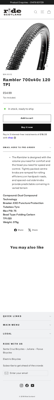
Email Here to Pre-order (19, 147)
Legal (7, 333)
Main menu (11, 325)
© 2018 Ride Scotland (27, 396)
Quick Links (12, 316)
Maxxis (7, 74)
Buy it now (27, 127)
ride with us (13, 344)
